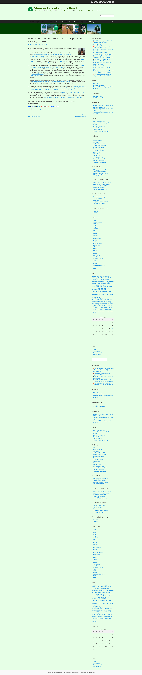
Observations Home (53, 22)
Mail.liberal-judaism (99, 121)
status (94, 260)
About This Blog (66, 22)
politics (95, 250)
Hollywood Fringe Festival (100, 201)
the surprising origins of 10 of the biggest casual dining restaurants (63, 97)
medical (96, 291)
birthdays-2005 (99, 276)
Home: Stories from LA (99, 145)
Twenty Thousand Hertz (100, 159)
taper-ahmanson (99, 305)
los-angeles (103, 288)
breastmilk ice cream (37, 74)
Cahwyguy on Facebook (99, 171)
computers (96, 227)
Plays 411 (95, 211)
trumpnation (105, 311)
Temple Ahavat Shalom (99, 128)
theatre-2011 (101, 309)
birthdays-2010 (105, 279)
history (95, 233)
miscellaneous (97, 238)
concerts (95, 228)
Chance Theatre (97, 198)
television (95, 262)
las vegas (94, 289)
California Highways (99, 107)
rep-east (109, 299)
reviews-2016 (95, 303)
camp (94, 225)
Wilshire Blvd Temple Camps (101, 131)
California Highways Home (37, 22)
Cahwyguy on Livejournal (100, 173)
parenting (96, 248)
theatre (95, 263)
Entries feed (96, 351)
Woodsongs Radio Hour (99, 162)
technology (110, 305)
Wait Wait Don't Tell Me (99, 160)
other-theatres (106, 294)
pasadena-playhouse (99, 299)
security (95, 257)
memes (95, 237)
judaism (95, 235)
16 (112, 328)
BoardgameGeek (97, 96)
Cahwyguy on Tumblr (99, 175)
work (94, 268)
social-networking (98, 258)
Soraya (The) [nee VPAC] (100, 189)
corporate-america (97, 281)
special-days (108, 303)
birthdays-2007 (96, 278)
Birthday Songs (78, 22)
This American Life (98, 157)
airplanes (94, 276)
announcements (97, 222)
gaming (111, 282)
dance (94, 230)
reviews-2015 (107, 301)
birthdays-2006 (106, 276)
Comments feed (97, 353)
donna (105, 282)
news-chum (35, 109)
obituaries (96, 247)
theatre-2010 (95, 309)
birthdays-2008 (106, 278)
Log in (95, 349)
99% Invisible (97, 139)
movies (95, 240)
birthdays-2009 (97, 279)
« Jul (93, 342)
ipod (110, 286)
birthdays (95, 223)
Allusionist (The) (97, 140)
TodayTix (95, 212)
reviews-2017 (101, 303)
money (103, 292)
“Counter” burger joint (72, 88)
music (94, 242)
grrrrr (93, 283)
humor (106, 286)
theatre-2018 (100, 311)
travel (94, 267)
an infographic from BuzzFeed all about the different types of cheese (51, 81)
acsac (94, 220)
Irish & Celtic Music (98, 147)
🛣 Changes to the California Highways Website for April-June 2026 (102, 67)
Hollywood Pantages (99, 187)
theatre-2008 (100, 307)
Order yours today (35, 75)
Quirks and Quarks (98, 150)
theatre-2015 (108, 309)
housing (100, 286)
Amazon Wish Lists (98, 85)
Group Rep (96, 200)
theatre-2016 (95, 311)
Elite (49, 63)
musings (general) (98, 243)
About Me (95, 83)
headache (98, 283)
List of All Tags (90, 22)
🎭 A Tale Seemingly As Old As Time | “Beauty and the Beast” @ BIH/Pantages (103, 42)
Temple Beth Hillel (98, 129)
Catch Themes (91, 672)
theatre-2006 (94, 307)
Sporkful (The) (97, 155)
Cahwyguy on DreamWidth (100, 170)
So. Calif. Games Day (99, 98)
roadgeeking (96, 255)
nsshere (95, 295)
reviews (95, 253)
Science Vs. (96, 154)
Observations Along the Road (55, 8)
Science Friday (97, 152)
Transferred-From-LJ (99, 265)
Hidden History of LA (99, 144)
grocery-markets (44, 109)
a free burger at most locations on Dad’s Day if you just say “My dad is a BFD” (51, 89)
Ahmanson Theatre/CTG (100, 186)
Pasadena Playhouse (99, 203)
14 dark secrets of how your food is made (72, 92)
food (30, 109)
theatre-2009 (108, 307)
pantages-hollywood (99, 297)
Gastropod (96, 142)
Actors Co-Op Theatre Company (102, 184)
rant (94, 252)
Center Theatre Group (99, 197)
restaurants (52, 109)
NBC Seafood (62, 61)
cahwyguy (44, 44)
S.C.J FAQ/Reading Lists (99, 126)
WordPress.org (97, 354)
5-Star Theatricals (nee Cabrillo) (102, 182)
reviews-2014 (100, 301)
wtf (96, 312)
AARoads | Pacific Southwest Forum (103, 105)
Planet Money (97, 149)
